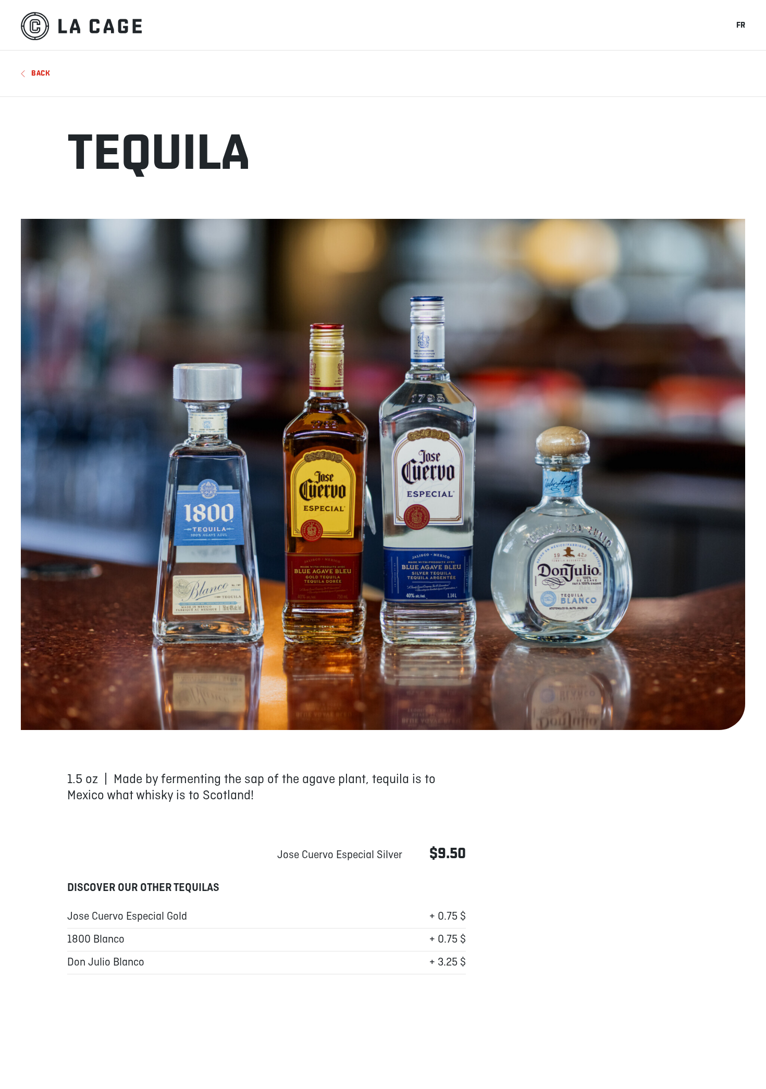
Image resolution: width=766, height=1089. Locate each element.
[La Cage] (81, 25)
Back (40, 73)
